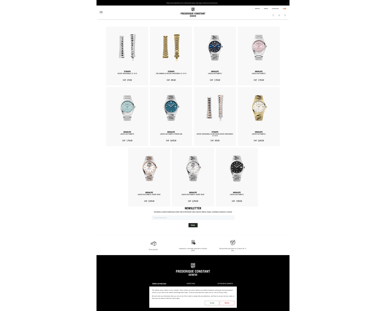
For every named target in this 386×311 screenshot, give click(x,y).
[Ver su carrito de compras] (285, 15)
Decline (227, 303)
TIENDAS (266, 8)
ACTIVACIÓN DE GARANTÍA (225, 283)
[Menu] (101, 12)
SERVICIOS (257, 8)
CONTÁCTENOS (275, 8)
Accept (212, 303)
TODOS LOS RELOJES (159, 284)
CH (283, 8)
